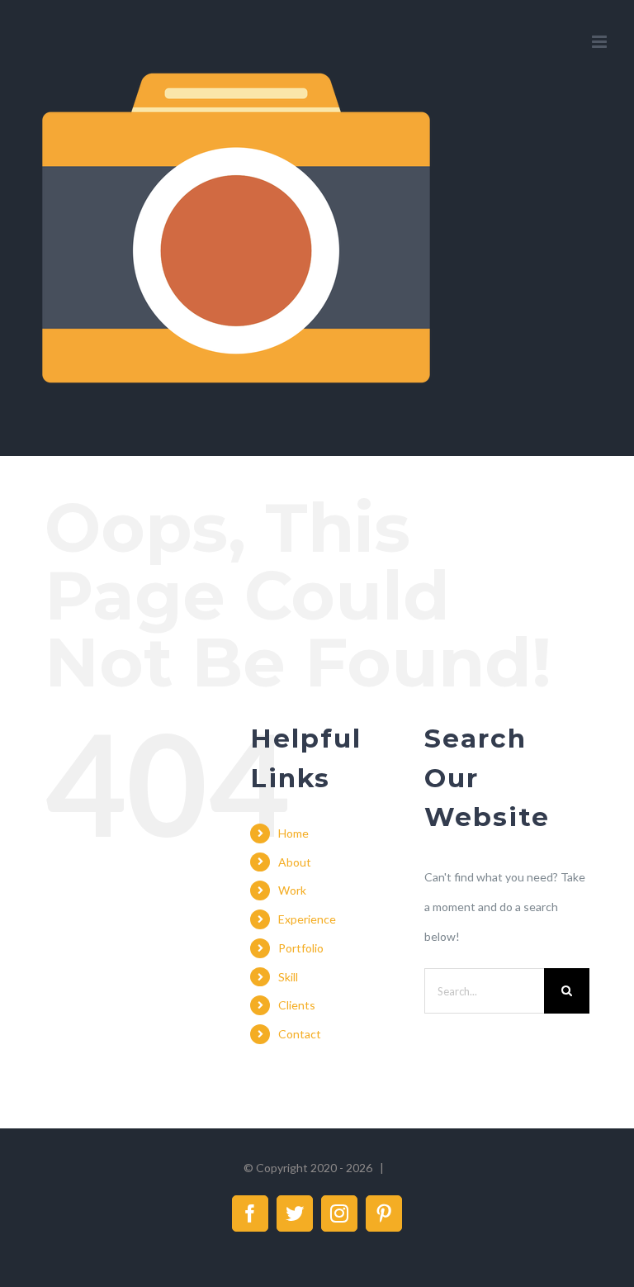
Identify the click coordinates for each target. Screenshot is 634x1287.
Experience (307, 919)
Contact (299, 1034)
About (294, 862)
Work (292, 890)
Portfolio (301, 948)
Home (293, 833)
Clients (296, 1005)
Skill (288, 977)
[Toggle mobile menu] (600, 41)
